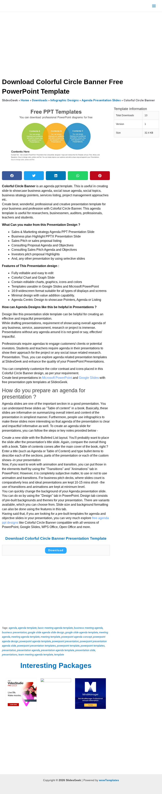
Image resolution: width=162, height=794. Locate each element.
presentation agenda (28, 650)
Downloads (39, 100)
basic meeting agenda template (55, 627)
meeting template (50, 636)
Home (25, 100)
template (59, 654)
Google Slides (89, 377)
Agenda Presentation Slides (101, 100)
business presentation (14, 632)
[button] (12, 175)
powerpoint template (68, 645)
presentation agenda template (57, 650)
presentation (9, 650)
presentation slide (85, 650)
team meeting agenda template (35, 654)
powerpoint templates (93, 645)
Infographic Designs (64, 100)
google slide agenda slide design (46, 632)
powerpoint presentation (65, 641)
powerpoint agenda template (35, 641)
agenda (13, 627)
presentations (9, 654)
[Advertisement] (81, 43)
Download (55, 550)
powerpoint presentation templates (36, 645)
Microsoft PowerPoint (57, 377)
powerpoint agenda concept (76, 636)
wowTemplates (109, 780)
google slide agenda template (81, 632)
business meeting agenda (88, 627)
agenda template (27, 627)
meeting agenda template (25, 636)
